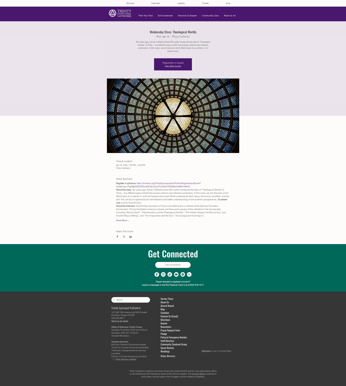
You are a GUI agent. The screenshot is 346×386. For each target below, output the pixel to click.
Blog (163, 309)
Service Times (167, 298)
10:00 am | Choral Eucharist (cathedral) (130, 347)
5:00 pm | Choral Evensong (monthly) (129, 356)
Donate (164, 323)
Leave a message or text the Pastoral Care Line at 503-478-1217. (173, 284)
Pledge (164, 334)
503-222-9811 (118, 318)
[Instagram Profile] (163, 274)
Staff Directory (167, 341)
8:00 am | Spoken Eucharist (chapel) (128, 344)
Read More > (122, 220)
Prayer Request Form (170, 330)
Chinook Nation (198, 374)
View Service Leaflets (125, 359)
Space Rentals (167, 348)
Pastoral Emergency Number (174, 337)
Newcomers (166, 327)
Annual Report (167, 305)
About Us (165, 302)
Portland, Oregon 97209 (122, 315)
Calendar (165, 312)
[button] (145, 15)
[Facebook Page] (156, 274)
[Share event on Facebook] (117, 237)
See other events (173, 66)
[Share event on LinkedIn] (130, 237)
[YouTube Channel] (176, 274)
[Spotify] (182, 274)
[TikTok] (169, 274)
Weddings (165, 351)
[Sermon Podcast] (189, 274)
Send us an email (119, 321)
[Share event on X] (124, 237)
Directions (165, 320)
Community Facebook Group (174, 344)
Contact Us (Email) (169, 316)
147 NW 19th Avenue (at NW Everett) (129, 312)
